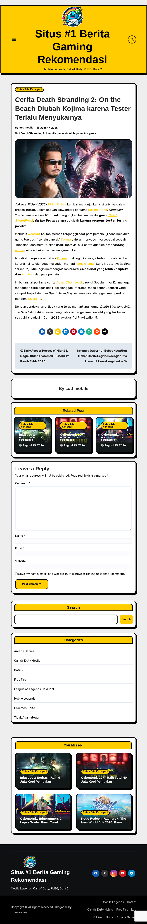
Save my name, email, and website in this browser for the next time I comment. (71, 574)
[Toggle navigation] (14, 39)
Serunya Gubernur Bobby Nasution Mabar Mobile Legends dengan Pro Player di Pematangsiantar (102, 356)
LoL (133, 909)
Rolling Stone (97, 210)
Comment (22, 483)
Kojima (66, 239)
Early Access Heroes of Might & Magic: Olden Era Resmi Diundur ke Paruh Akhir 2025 (44, 356)
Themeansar (19, 912)
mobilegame (75, 133)
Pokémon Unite (24, 708)
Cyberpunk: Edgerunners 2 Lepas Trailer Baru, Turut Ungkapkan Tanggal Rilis (40, 822)
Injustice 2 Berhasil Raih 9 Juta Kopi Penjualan (40, 779)
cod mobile (26, 127)
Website (20, 561)
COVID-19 (34, 298)
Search (73, 607)
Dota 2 (18, 670)
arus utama (85, 263)
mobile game (56, 133)
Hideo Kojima (57, 204)
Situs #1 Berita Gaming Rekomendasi (72, 47)
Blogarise (61, 907)
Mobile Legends (24, 698)
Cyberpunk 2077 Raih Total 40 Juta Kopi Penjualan (104, 779)
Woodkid (34, 234)
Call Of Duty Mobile (27, 660)
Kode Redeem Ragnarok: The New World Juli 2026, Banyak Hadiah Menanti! (103, 822)
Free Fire (20, 679)
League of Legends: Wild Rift (34, 689)
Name (20, 535)
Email (19, 548)
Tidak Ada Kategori (29, 89)
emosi (19, 250)
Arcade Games (24, 651)
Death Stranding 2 (32, 133)
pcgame (91, 133)
